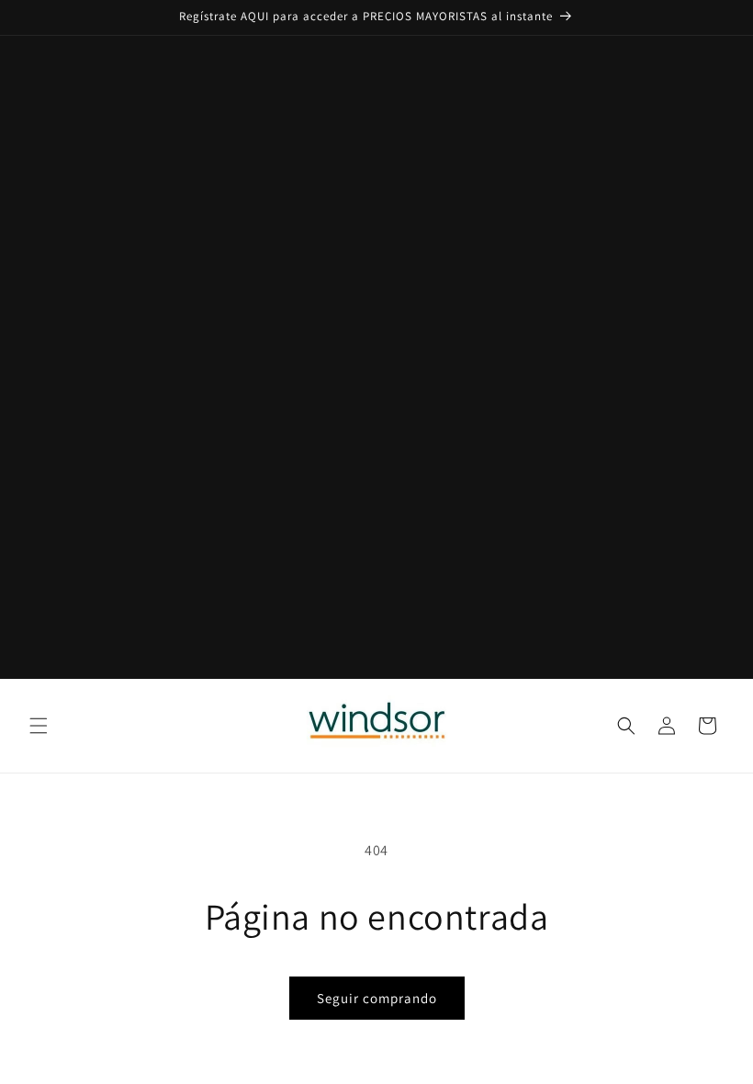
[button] (38, 726)
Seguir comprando (377, 998)
